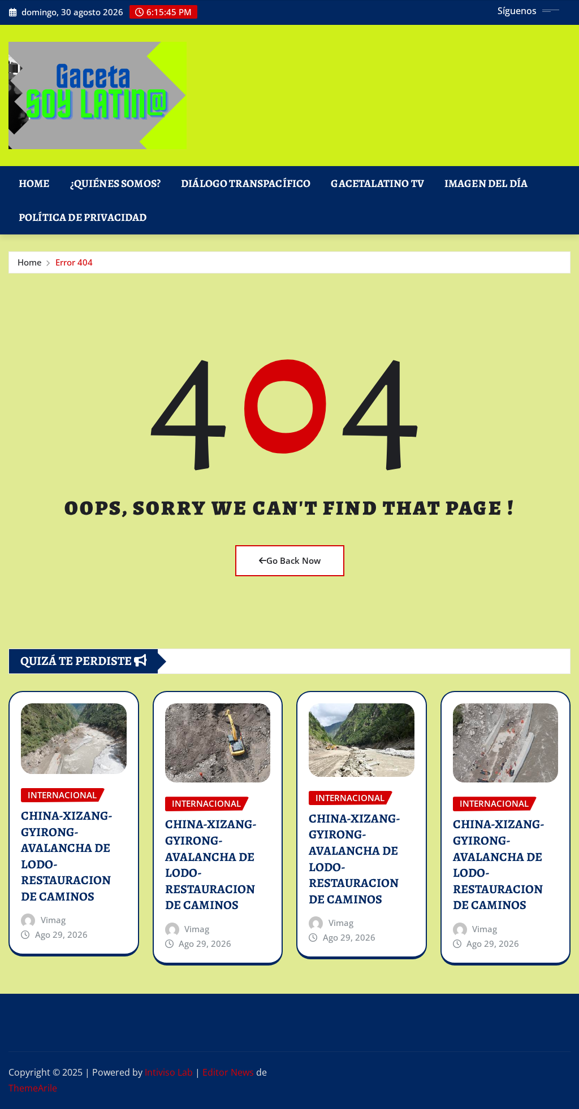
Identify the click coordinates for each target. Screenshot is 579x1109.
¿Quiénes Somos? (115, 183)
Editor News (228, 1072)
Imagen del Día (486, 183)
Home (34, 183)
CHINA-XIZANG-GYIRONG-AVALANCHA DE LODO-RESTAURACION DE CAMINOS (67, 856)
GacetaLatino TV (377, 183)
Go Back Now (293, 560)
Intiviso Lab (169, 1072)
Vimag (53, 919)
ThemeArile (32, 1088)
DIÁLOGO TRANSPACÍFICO (245, 183)
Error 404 (74, 262)
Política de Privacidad (83, 217)
